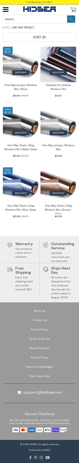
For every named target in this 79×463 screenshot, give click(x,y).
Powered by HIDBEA (40, 450)
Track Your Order (39, 376)
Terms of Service (39, 338)
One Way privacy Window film (58, 147)
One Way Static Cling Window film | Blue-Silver (20, 207)
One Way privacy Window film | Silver (20, 87)
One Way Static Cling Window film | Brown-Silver (58, 209)
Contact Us (39, 320)
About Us (39, 310)
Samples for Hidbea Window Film (58, 87)
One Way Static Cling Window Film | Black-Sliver (20, 147)
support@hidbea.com (42, 392)
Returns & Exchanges (39, 366)
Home (5, 27)
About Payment (39, 348)
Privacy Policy (39, 329)
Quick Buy (21, 72)
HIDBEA (33, 444)
